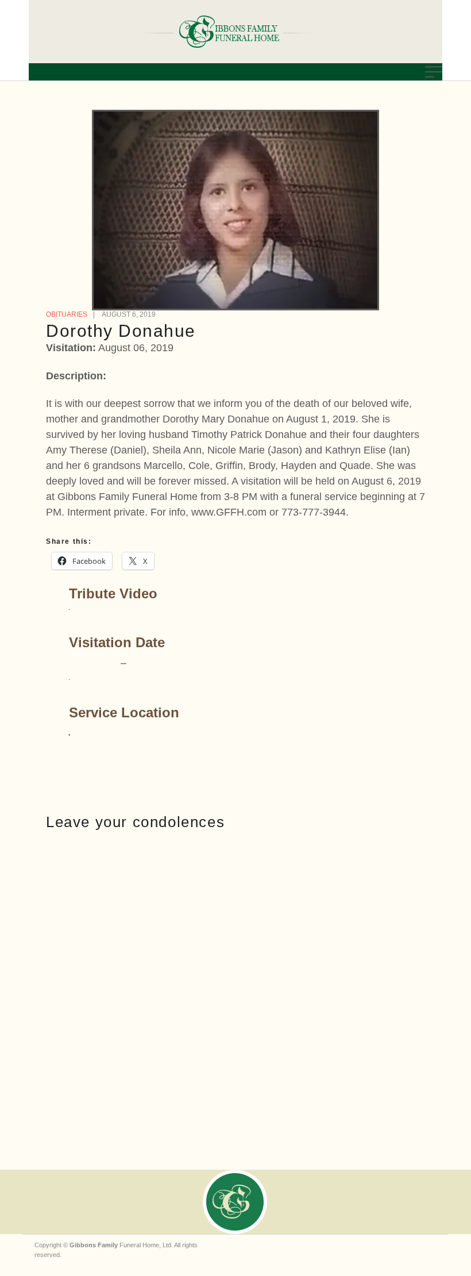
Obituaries (66, 314)
